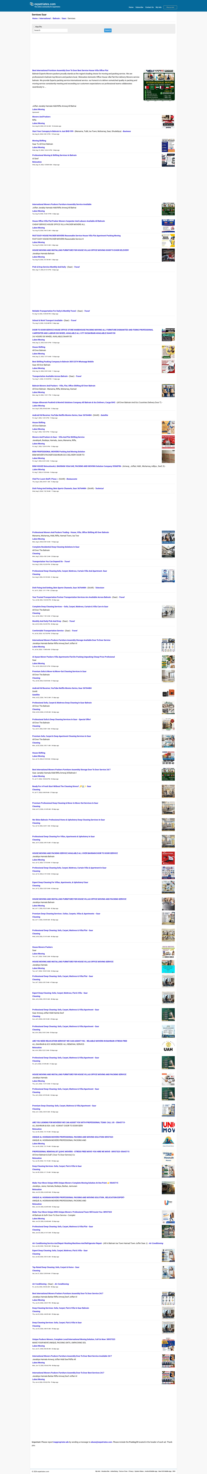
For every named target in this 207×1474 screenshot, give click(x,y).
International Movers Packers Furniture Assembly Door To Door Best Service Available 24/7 (72, 1356)
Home (131, 7)
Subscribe (139, 7)
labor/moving (38, 109)
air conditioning (156, 1243)
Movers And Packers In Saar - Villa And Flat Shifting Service (58, 437)
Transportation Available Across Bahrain (50, 376)
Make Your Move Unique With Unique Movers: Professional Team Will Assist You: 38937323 (72, 1212)
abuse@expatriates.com (101, 1442)
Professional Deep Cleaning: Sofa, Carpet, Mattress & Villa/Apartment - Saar (65, 1010)
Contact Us (149, 7)
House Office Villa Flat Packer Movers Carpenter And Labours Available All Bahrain (68, 221)
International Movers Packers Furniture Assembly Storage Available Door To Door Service (71, 640)
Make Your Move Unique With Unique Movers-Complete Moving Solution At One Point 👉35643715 (75, 1183)
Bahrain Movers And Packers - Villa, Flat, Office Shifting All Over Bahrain (63, 386)
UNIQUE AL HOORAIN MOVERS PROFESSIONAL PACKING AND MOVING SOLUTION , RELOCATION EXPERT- (78, 1197)
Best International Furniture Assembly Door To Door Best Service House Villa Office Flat (70, 70)
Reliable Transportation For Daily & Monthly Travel (54, 311)
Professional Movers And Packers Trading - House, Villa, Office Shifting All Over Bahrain (70, 532)
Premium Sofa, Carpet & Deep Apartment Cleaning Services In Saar (61, 736)
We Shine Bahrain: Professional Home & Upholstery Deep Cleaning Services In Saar (68, 820)
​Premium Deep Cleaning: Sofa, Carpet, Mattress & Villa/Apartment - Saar (64, 1106)
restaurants (71, 479)
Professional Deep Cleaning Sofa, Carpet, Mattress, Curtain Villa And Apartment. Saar (69, 571)
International (45, 18)
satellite (104, 415)
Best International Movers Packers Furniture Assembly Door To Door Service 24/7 (67, 1293)
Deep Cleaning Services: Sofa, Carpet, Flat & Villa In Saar (57, 1166)
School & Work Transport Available (47, 320)
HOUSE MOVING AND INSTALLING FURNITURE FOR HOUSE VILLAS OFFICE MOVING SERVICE (72, 962)
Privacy (131, 1471)
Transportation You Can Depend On (47, 561)
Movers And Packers (41, 117)
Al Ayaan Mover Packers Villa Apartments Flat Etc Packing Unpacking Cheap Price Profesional (73, 657)
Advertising (114, 1471)
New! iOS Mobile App (164, 1471)
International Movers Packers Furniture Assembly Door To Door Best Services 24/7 (68, 1373)
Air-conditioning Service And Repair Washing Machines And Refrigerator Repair (67, 1243)
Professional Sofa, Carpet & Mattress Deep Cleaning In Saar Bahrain (62, 703)
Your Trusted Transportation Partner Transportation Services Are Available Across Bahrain (71, 597)
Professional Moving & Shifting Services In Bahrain (54, 155)
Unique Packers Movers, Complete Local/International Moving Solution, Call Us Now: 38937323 (73, 1339)
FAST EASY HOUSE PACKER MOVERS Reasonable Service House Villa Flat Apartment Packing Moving (76, 235)
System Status (139, 1471)
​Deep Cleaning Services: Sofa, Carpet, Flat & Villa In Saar (57, 1322)
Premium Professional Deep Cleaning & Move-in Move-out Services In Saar (65, 803)
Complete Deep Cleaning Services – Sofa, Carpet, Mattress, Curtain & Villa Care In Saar (70, 606)
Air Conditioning (39, 1284)
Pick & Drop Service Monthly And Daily (49, 267)
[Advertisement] (103, 51)
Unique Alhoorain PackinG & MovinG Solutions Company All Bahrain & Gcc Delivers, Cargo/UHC (73, 402)
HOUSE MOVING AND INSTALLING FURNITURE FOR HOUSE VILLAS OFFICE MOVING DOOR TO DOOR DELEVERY (80, 250)
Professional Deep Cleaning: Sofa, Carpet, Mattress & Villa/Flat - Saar (62, 930)
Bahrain (56, 18)
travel (76, 267)
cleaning (36, 553)
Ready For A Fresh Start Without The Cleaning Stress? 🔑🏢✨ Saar (61, 786)
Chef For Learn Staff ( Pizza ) (44, 479)
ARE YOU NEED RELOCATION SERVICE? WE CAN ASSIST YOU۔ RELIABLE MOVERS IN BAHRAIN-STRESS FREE (79, 1041)
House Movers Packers (42, 947)
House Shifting (38, 347)
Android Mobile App (151, 1471)
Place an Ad (170, 7)
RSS (174, 1471)
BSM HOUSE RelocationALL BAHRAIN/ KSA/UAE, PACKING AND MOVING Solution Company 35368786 (76, 466)
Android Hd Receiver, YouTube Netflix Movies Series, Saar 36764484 (62, 415)
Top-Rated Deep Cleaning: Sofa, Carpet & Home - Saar (55, 1267)
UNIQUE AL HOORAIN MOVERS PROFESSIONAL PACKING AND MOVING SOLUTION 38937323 (72, 1137)
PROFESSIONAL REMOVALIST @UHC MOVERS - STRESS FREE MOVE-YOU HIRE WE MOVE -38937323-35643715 (80, 1151)
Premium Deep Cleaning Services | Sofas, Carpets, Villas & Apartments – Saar (66, 913)
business (127, 131)
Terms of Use (123, 1471)
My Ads (159, 7)
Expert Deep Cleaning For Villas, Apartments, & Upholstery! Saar (60, 882)
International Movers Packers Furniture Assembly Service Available (61, 204)
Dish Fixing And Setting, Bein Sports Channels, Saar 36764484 (59, 488)
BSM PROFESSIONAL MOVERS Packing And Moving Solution (58, 451)
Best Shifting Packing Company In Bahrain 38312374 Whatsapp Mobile (63, 361)
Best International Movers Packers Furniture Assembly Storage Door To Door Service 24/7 (71, 769)
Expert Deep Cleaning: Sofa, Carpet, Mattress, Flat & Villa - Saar (60, 993)
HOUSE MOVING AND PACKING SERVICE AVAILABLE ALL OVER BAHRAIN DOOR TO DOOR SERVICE (75, 853)
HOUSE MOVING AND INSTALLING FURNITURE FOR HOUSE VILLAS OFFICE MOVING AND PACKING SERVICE (79, 899)
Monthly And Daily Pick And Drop (46, 621)
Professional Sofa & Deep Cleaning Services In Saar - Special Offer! (61, 719)
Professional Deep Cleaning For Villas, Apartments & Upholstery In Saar (63, 836)
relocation (37, 162)
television (99, 588)
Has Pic (38, 27)
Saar (64, 18)
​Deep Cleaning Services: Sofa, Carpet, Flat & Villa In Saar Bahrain (60, 1308)
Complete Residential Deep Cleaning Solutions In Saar (55, 547)
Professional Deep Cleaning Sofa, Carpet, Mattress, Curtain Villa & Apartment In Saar (69, 868)
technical (99, 488)
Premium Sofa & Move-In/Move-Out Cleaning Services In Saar (59, 671)
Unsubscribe (105, 1471)
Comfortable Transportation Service (48, 630)
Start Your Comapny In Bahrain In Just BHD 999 (52, 131)
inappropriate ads (61, 1442)
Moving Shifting (39, 141)
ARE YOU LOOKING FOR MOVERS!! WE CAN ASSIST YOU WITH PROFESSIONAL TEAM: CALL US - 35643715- (78, 1122)
